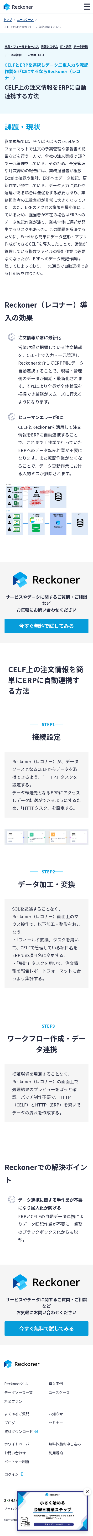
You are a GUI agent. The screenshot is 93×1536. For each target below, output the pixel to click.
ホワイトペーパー (18, 1443)
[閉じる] (87, 1492)
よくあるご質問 (16, 1413)
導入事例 (56, 1383)
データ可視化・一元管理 (20, 55)
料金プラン (13, 1401)
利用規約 (56, 1452)
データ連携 (80, 46)
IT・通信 (66, 46)
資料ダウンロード (18, 1431)
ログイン (11, 1474)
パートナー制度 (16, 1461)
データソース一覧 (18, 1392)
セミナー (56, 1422)
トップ (8, 19)
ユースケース (25, 19)
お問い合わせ (15, 1452)
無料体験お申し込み (65, 1443)
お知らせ (56, 1413)
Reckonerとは (16, 1383)
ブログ (9, 1422)
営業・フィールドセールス (22, 46)
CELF (41, 55)
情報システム (49, 46)
